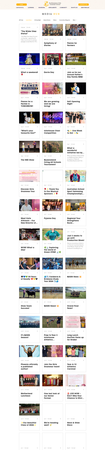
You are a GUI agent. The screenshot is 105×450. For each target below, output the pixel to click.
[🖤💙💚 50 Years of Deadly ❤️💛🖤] (29, 263)
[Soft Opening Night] (75, 88)
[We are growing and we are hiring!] (52, 88)
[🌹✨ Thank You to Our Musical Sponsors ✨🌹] (52, 176)
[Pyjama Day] (52, 205)
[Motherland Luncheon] (29, 380)
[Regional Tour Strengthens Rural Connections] (75, 205)
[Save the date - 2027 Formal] (29, 439)
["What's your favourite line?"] (29, 117)
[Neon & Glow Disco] (75, 410)
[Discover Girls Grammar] (52, 439)
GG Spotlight (37, 20)
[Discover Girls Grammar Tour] (29, 176)
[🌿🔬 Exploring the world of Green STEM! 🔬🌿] (52, 234)
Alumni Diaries (47, 20)
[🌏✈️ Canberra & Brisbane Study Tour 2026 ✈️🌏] (52, 263)
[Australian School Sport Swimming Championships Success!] (75, 176)
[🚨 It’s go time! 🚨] (75, 439)
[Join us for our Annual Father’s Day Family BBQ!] (75, 59)
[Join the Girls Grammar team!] (52, 351)
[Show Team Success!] (29, 293)
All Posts (21, 20)
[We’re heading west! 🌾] (52, 410)
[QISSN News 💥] (75, 263)
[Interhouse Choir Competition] (52, 117)
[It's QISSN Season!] (29, 322)
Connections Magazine (64, 20)
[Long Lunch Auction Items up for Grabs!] (75, 322)
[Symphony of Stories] (52, 30)
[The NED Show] (29, 147)
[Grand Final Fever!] (75, 293)
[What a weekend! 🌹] (29, 59)
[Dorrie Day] (52, 59)
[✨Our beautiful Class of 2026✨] (29, 410)
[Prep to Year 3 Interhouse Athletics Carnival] (52, 322)
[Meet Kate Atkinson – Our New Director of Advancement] (29, 205)
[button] (19, 7)
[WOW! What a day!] (29, 234)
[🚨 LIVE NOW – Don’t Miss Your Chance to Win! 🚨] (75, 380)
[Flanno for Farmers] (75, 30)
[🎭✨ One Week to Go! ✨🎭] (75, 117)
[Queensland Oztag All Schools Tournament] (52, 147)
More (74, 20)
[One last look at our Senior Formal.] (52, 380)
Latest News (29, 20)
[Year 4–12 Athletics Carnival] (75, 351)
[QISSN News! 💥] (52, 293)
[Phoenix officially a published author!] (29, 351)
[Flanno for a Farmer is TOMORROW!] (29, 88)
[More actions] (38, 27)
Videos (54, 20)
